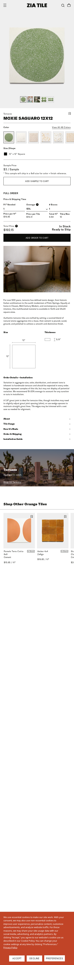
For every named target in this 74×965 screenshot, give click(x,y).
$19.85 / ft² (43, 559)
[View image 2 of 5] (30, 99)
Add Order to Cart (37, 238)
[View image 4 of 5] (44, 99)
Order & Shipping (12, 434)
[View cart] (69, 5)
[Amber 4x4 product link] (52, 530)
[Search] (63, 5)
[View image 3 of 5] (37, 99)
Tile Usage (9, 423)
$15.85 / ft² (9, 562)
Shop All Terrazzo (12, 482)
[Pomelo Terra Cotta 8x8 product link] (19, 530)
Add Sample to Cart (37, 181)
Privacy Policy (10, 947)
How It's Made (10, 429)
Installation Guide (13, 439)
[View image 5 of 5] (51, 99)
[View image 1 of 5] (23, 99)
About (6, 418)
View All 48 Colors (61, 127)
